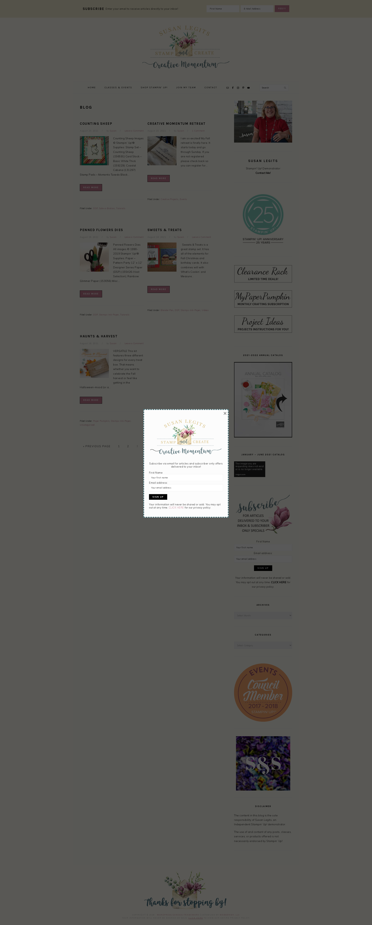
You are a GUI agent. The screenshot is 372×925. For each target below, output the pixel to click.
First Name (156, 472)
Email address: (158, 482)
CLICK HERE (176, 507)
